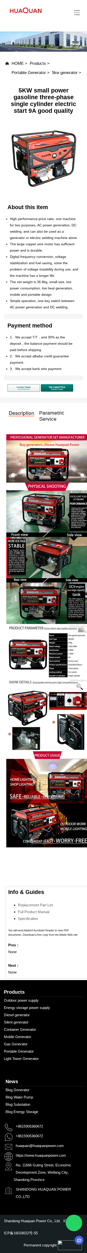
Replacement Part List (35, 905)
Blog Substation (18, 1104)
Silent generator (16, 1022)
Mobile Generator (17, 1037)
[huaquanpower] (25, 16)
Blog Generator (17, 1090)
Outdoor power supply (21, 1000)
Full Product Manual (33, 912)
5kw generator (65, 72)
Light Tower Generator (21, 1058)
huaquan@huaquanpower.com (40, 1146)
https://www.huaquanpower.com (41, 1155)
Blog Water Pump (19, 1097)
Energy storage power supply (27, 1008)
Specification (28, 919)
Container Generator (20, 1029)
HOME (18, 63)
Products (38, 63)
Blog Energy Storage (22, 1112)
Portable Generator (29, 72)
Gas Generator (16, 1044)
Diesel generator (17, 1015)
